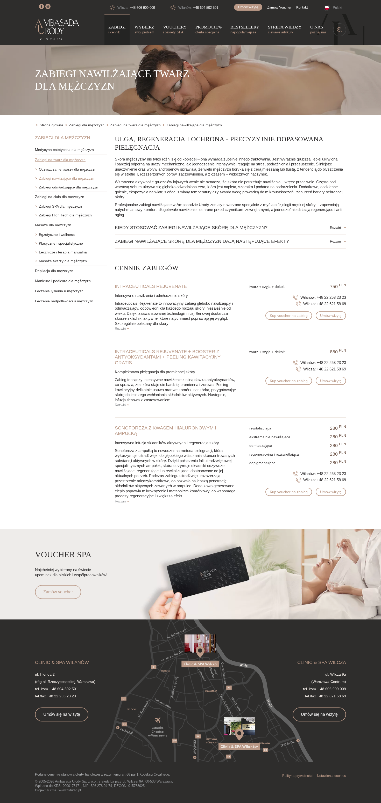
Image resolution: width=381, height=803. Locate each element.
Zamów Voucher (279, 7)
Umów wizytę (248, 7)
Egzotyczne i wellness (57, 234)
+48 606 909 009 (142, 8)
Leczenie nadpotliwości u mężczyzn (64, 301)
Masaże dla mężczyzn (53, 225)
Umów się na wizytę (61, 714)
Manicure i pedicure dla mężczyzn (63, 281)
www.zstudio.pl (70, 790)
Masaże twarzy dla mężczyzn (63, 261)
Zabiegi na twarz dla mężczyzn (60, 160)
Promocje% (208, 29)
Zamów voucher (58, 592)
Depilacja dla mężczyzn (54, 271)
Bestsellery (244, 29)
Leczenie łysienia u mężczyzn (59, 291)
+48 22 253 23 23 (331, 297)
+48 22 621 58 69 (331, 304)
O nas (318, 29)
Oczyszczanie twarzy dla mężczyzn (67, 169)
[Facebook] (41, 6)
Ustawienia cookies (331, 776)
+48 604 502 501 (205, 8)
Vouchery (175, 29)
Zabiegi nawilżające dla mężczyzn (66, 178)
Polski (337, 8)
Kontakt (302, 7)
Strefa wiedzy (284, 29)
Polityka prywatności (297, 776)
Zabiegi (117, 29)
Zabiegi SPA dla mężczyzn (60, 206)
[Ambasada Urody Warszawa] (57, 29)
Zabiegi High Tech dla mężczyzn (65, 215)
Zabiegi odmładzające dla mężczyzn (68, 187)
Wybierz (144, 29)
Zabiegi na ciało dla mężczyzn (59, 197)
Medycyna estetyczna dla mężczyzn (64, 150)
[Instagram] (48, 6)
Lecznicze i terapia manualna (63, 252)
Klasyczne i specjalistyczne (61, 243)
